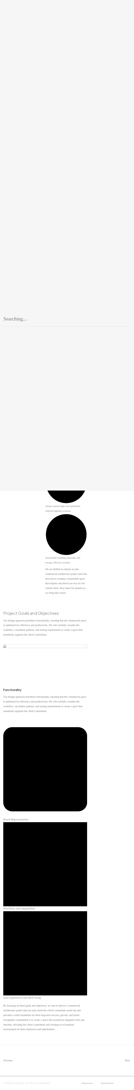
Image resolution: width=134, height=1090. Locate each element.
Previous (8, 1060)
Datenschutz (107, 1083)
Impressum (87, 1083)
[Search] (124, 320)
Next (127, 1060)
